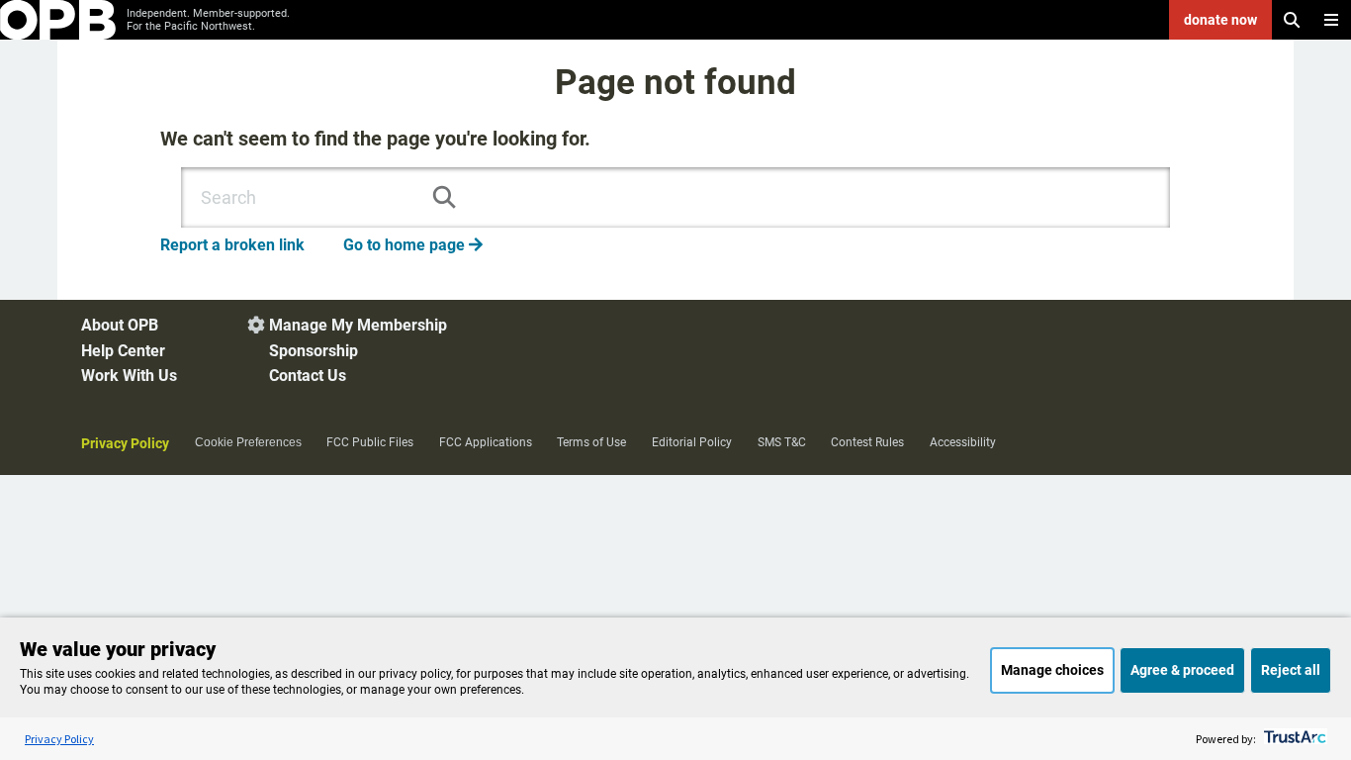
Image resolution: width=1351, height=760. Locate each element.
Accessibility (963, 442)
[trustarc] (1293, 738)
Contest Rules (867, 442)
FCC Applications (485, 442)
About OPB (119, 325)
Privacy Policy (125, 443)
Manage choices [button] (1052, 670)
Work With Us (129, 375)
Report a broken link (232, 245)
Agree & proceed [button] (1182, 670)
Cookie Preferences (248, 442)
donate (1220, 20)
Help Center (123, 350)
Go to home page (413, 245)
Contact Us (307, 375)
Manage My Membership (358, 325)
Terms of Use (591, 442)
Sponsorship (313, 350)
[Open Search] (1291, 20)
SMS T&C (782, 442)
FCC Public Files (369, 442)
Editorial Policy (692, 442)
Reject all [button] (1290, 670)
